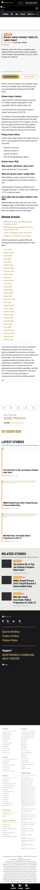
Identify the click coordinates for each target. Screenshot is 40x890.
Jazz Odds (7, 284)
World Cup (5, 801)
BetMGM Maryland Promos (28, 803)
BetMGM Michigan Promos (28, 809)
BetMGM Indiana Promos (28, 793)
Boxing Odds (5, 737)
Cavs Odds (7, 262)
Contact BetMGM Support (9, 828)
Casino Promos (25, 777)
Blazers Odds (8, 253)
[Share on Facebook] (12, 407)
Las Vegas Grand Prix (8, 785)
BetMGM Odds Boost (26, 785)
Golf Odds (5, 741)
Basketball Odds (6, 735)
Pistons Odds (8, 315)
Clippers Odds (9, 268)
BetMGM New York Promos (28, 823)
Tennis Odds (5, 752)
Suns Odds (8, 327)
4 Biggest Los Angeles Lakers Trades (17, 236)
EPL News (24, 756)
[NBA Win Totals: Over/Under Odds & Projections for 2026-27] (7, 596)
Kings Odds (8, 287)
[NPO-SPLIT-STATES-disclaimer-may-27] (20, 389)
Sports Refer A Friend (27, 781)
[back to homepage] (5, 8)
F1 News (23, 766)
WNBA (23, 577)
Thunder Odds (9, 330)
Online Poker (10, 640)
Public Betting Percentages (9, 836)
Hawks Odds (8, 274)
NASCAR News (25, 758)
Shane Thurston (8, 42)
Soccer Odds (5, 750)
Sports (18, 431)
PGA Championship (7, 791)
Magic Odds (8, 296)
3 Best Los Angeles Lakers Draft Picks (18, 233)
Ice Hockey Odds (7, 743)
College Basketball (7, 787)
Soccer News (24, 760)
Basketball (7, 34)
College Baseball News (27, 764)
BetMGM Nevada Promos (28, 817)
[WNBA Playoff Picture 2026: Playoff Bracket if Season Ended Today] (7, 580)
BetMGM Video (7, 475)
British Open (5, 781)
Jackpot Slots (6, 761)
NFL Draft (5, 789)
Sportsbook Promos (10, 76)
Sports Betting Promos (27, 779)
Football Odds (6, 738)
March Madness (6, 805)
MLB (16, 14)
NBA (3, 431)
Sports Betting (11, 631)
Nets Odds (7, 302)
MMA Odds (5, 746)
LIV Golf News (25, 738)
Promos (5, 14)
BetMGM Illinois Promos (27, 791)
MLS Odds (24, 743)
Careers (4, 816)
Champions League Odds (28, 733)
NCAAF (23, 14)
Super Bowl (5, 793)
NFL (12, 14)
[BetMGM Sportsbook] (8, 3)
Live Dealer (5, 763)
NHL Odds (24, 748)
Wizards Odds (9, 336)
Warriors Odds (9, 333)
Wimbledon (5, 799)
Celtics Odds (8, 265)
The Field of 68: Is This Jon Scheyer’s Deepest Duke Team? (23, 567)
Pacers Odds (8, 309)
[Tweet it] (5, 407)
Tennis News (24, 762)
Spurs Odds (8, 324)
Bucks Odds (8, 256)
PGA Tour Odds (25, 750)
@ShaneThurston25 (17, 423)
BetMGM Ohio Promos (27, 829)
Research (4, 830)
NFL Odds (23, 746)
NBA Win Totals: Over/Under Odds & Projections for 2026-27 (16, 536)
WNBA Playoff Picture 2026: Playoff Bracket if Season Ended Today (24, 583)
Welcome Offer (29, 76)
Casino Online (10, 636)
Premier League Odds (27, 752)
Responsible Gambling (18, 655)
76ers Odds (8, 250)
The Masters (5, 795)
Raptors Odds (9, 318)
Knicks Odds (8, 290)
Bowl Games (5, 779)
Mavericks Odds (10, 299)
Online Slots (5, 769)
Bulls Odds (7, 259)
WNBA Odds (24, 754)
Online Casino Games (8, 765)
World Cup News (25, 768)
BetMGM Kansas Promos (28, 797)
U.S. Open (5, 797)
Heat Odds (7, 277)
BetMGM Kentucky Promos (28, 799)
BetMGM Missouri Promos (28, 815)
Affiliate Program (7, 814)
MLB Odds (24, 741)
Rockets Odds (9, 321)
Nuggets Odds (9, 305)
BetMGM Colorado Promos (28, 789)
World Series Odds (7, 803)
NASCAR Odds (6, 748)
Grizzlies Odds (9, 271)
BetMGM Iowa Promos (27, 795)
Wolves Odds (8, 340)
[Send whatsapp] (27, 407)
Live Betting (5, 744)
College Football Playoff (9, 783)
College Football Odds (27, 737)
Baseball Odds (6, 733)
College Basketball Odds (27, 735)
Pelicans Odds (9, 312)
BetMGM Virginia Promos (28, 838)
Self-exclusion (6, 834)
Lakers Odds (8, 293)
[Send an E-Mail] (20, 407)
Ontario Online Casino (8, 771)
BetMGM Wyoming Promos (28, 848)
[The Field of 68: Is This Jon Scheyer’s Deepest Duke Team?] (7, 564)
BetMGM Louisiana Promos (28, 801)
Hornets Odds (9, 281)
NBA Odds (24, 744)
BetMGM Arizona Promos (28, 787)
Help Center (10, 658)
